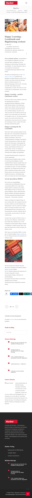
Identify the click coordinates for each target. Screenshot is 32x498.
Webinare (20, 10)
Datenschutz (17, 492)
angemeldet (12, 319)
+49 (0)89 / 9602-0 (12, 453)
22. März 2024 (8, 44)
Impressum (23, 492)
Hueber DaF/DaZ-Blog (11, 10)
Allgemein (9, 46)
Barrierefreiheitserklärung (21, 494)
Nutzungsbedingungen (10, 494)
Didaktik (15, 50)
